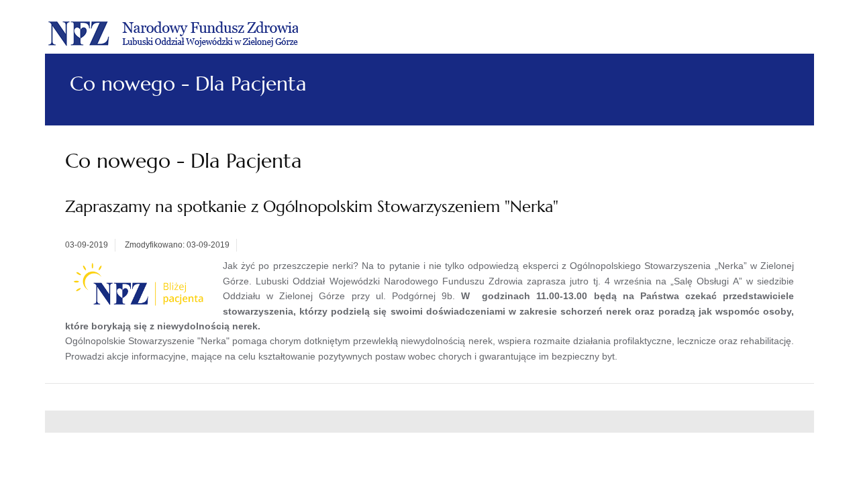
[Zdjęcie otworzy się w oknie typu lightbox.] (140, 285)
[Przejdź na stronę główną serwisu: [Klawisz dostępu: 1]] (173, 32)
